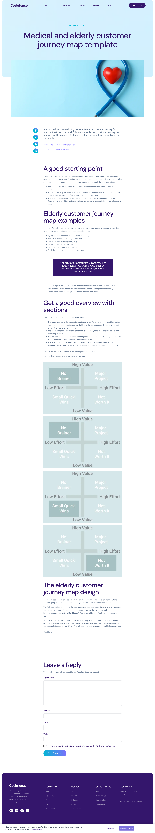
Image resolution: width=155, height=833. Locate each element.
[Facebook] (27, 810)
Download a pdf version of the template (59, 145)
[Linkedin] (11, 810)
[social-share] (35, 130)
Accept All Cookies (126, 828)
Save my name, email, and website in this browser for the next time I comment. (80, 746)
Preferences (110, 828)
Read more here (37, 829)
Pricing (82, 5)
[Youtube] (16, 810)
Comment (48, 677)
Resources (66, 5)
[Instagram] (22, 810)
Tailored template (77, 25)
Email (46, 722)
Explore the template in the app (56, 149)
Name (46, 710)
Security (95, 5)
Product (48, 5)
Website (47, 734)
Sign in (108, 5)
